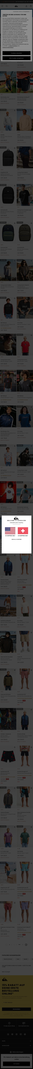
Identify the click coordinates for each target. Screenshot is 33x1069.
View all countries (16, 539)
